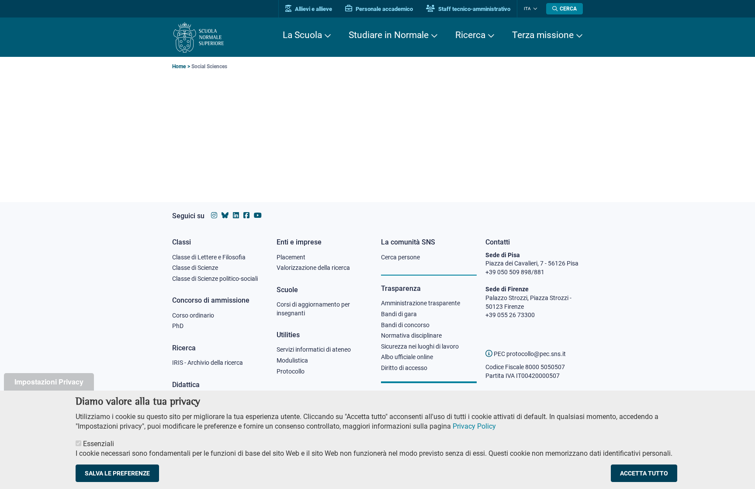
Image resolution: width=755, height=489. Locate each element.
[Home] (198, 37)
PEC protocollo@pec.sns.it (529, 353)
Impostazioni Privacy (48, 382)
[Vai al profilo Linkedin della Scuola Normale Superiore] (236, 215)
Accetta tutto (644, 473)
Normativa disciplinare (411, 335)
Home (179, 66)
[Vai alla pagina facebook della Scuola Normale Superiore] (246, 215)
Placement (291, 257)
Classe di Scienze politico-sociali (215, 278)
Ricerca (470, 35)
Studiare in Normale (389, 35)
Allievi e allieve (313, 9)
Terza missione (543, 35)
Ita (527, 8)
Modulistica (292, 360)
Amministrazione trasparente (420, 303)
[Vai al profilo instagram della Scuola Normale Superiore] (214, 215)
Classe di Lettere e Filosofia (209, 257)
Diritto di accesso (404, 367)
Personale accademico (383, 9)
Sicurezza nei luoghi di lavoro (420, 346)
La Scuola (302, 35)
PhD (178, 325)
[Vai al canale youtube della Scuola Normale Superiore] (258, 215)
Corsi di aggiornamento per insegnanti (313, 309)
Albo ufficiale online (407, 356)
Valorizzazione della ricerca (313, 267)
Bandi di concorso (405, 324)
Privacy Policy (474, 426)
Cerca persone (400, 257)
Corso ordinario (193, 315)
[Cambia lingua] (534, 9)
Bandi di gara (399, 314)
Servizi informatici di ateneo (314, 349)
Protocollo (291, 371)
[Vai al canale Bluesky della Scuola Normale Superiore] (225, 215)
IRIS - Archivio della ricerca (207, 362)
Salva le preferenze (117, 473)
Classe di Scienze (195, 267)
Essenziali (98, 443)
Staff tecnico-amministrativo (473, 9)
